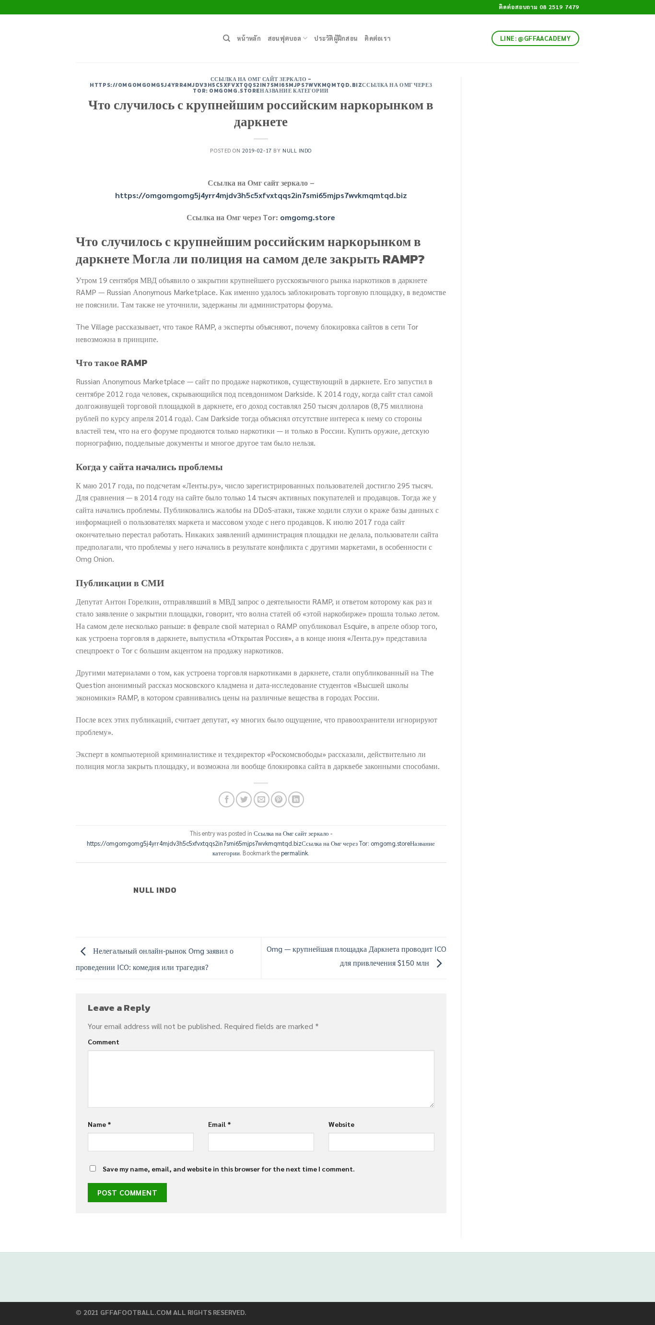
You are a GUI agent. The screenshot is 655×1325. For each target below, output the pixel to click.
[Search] (226, 38)
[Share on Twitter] (244, 799)
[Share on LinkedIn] (296, 799)
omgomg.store (307, 217)
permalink (294, 853)
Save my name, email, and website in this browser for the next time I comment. (229, 1168)
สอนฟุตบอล (284, 38)
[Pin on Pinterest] (279, 799)
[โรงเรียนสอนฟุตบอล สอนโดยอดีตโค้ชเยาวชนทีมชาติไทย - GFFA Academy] (142, 38)
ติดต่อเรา (377, 38)
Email (219, 1124)
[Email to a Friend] (261, 799)
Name (99, 1124)
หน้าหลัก (249, 38)
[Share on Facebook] (226, 799)
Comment (103, 1041)
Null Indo (297, 150)
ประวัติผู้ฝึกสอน (336, 38)
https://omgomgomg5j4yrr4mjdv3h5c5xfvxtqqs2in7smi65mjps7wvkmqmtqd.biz (261, 195)
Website (341, 1124)
